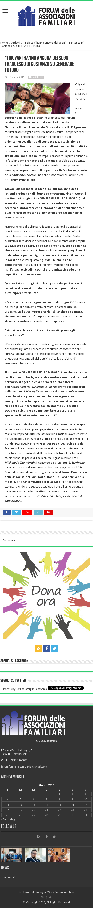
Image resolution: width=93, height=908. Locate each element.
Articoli (15, 42)
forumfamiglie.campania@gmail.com (24, 766)
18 (7, 809)
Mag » (13, 819)
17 (85, 804)
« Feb (4, 819)
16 (72, 804)
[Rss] (38, 648)
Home (4, 42)
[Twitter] (54, 648)
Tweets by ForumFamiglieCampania (25, 689)
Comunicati (9, 540)
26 (20, 815)
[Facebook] (46, 648)
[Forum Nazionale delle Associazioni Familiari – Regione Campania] (46, 15)
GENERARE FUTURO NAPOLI (58, 198)
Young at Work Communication (55, 892)
